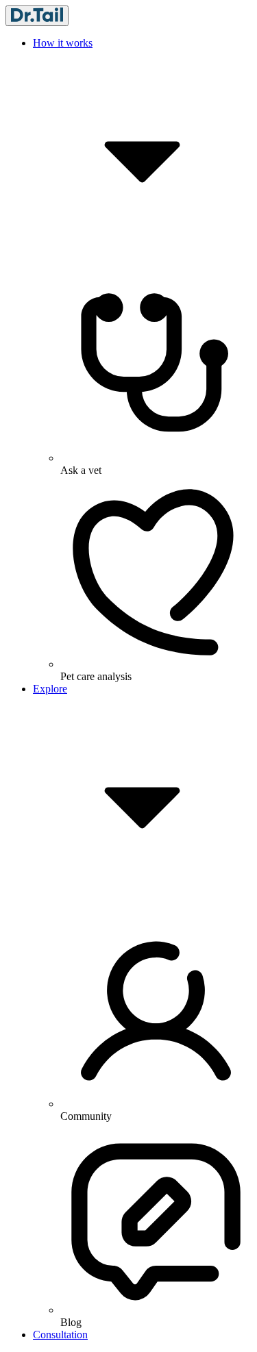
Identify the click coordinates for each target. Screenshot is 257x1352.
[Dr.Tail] (37, 15)
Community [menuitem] (86, 1116)
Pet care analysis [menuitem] (96, 676)
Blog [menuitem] (71, 1322)
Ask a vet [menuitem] (80, 470)
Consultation (60, 1334)
